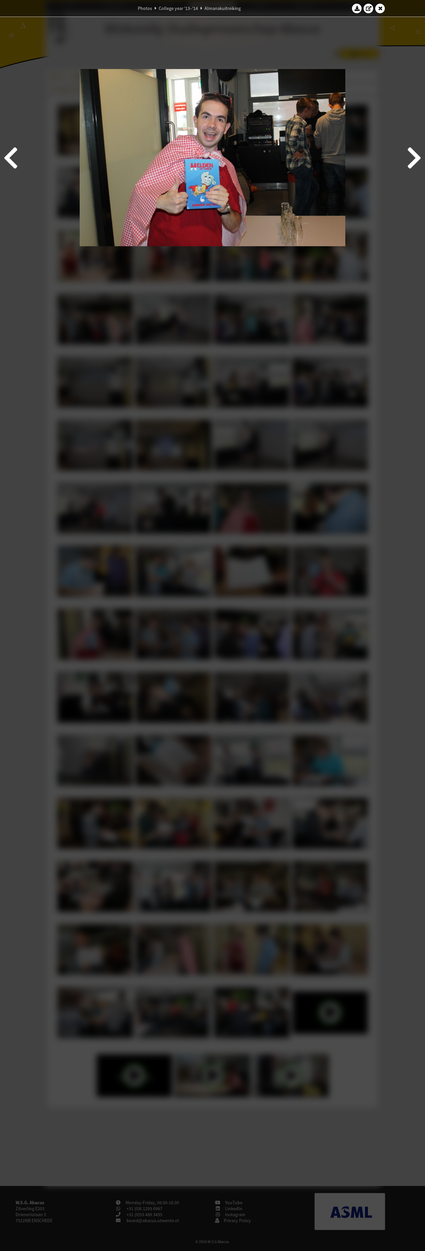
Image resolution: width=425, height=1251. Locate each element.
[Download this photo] (357, 8)
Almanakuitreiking (223, 8)
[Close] (380, 8)
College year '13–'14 (178, 8)
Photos (145, 8)
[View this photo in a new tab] (369, 8)
